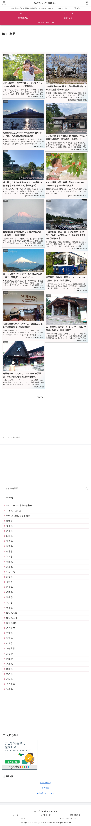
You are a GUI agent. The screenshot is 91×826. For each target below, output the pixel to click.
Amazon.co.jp (45, 783)
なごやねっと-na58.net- (45, 3)
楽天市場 (45, 788)
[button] (87, 488)
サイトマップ (45, 815)
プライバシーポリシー (67, 818)
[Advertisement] (45, 43)
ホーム (15, 815)
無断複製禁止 (75, 815)
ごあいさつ (23, 818)
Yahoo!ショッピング (45, 793)
